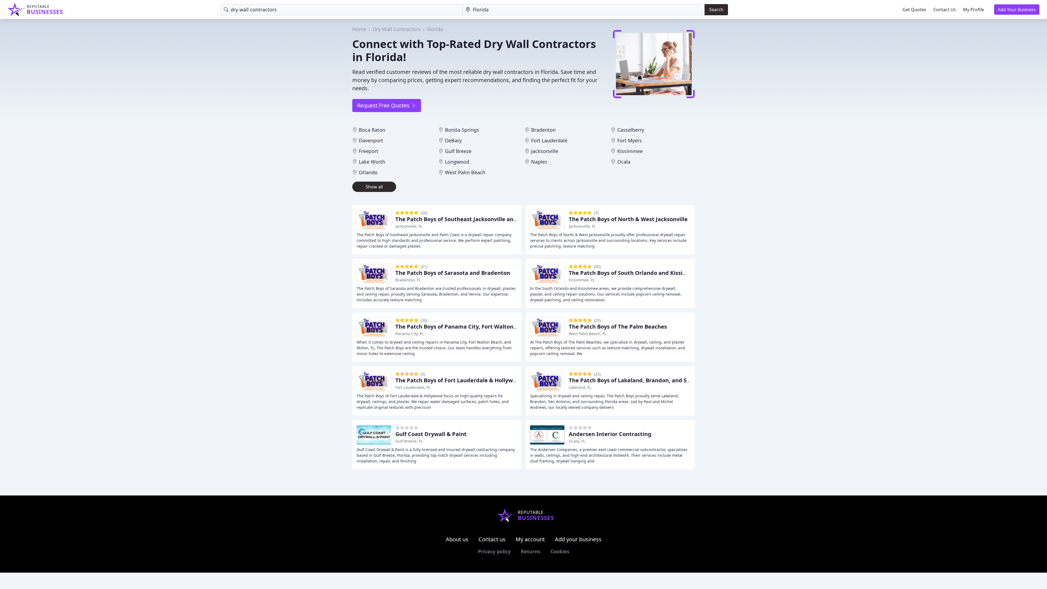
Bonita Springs (462, 130)
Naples (539, 161)
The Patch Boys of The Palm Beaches (618, 326)
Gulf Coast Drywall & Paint (431, 434)
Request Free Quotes (384, 105)
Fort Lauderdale (549, 140)
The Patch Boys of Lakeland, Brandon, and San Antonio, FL (647, 380)
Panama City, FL (409, 333)
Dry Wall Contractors (397, 29)
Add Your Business (1017, 10)
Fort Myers (629, 140)
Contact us (492, 539)
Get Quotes (914, 10)
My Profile (973, 10)
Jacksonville (544, 151)
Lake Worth (372, 161)
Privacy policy (494, 551)
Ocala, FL (577, 441)
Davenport (371, 140)
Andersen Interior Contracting (610, 434)
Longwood (457, 161)
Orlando (368, 172)
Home (359, 29)
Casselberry (630, 130)
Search (716, 10)
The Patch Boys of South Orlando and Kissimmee (634, 273)
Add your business (578, 539)
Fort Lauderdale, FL (412, 387)
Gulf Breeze (458, 151)
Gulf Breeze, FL (409, 441)
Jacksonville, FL (408, 226)
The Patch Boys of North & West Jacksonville (628, 219)
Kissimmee (630, 151)
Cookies (559, 551)
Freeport (368, 151)
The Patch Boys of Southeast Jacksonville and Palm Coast (472, 219)
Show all (374, 187)
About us (457, 539)
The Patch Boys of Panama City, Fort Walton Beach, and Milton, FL (484, 326)
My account (530, 539)
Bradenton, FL (408, 280)
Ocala (623, 161)
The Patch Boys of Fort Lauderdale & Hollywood (459, 380)
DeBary (453, 140)
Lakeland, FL (580, 387)
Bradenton (543, 130)
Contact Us (944, 10)
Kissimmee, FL (582, 280)
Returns (530, 551)
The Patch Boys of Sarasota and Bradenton (452, 273)
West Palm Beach (465, 172)
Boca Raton (372, 130)
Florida (435, 29)
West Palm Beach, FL (587, 333)
